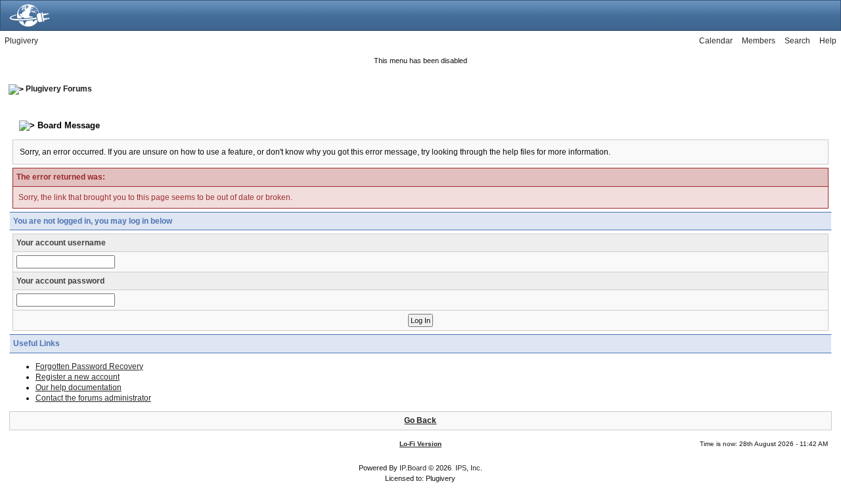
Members (758, 40)
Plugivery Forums (59, 88)
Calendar (716, 40)
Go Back (420, 420)
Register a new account (77, 377)
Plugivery (21, 40)
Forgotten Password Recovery (89, 366)
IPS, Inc (467, 468)
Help (827, 40)
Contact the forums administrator (93, 398)
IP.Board (412, 468)
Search (797, 40)
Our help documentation (78, 387)
